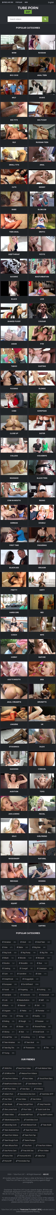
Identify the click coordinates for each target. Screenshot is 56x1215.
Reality (40, 1016)
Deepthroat (11, 979)
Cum (8, 974)
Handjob (10, 995)
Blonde (25, 958)
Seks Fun (41, 1156)
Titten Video (9, 1115)
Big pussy (29, 953)
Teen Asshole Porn (11, 1130)
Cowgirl (27, 968)
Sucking (29, 1037)
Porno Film (8, 1156)
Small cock (42, 1032)
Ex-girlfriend (30, 984)
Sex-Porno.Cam (10, 1151)
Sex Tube (8, 1099)
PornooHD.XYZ (25, 1156)
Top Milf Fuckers (45, 1115)
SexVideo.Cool (32, 1120)
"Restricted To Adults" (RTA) (31, 1209)
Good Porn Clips (46, 1079)
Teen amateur (12, 1042)
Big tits (47, 953)
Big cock (10, 953)
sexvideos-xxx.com (27, 1094)
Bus (43, 963)
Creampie (45, 968)
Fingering (26, 990)
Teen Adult (47, 1125)
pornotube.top (24, 1161)
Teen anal (32, 1042)
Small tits (10, 1037)
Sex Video (22, 1099)
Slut (25, 1032)
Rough (26, 1021)
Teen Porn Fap (30, 1135)
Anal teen (43, 942)
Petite (26, 1011)
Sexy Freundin (45, 1104)
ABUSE (46, 1174)
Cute (42, 974)
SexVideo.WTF (47, 1094)
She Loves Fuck (10, 1109)
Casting (9, 968)
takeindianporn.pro (12, 1120)
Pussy (23, 1016)
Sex (8, 1027)
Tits (50, 1048)
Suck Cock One (44, 1109)
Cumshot (25, 974)
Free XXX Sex (28, 1151)
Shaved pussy (43, 1027)
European (10, 984)
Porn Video (28, 1079)
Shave (23, 1027)
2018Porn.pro (9, 1073)
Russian (43, 1021)
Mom (8, 1005)
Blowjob (44, 958)
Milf (45, 1000)
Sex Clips (25, 1089)
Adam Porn (8, 1094)
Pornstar (43, 1011)
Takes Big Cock (10, 1125)
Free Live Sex (8, 2)
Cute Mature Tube (35, 1084)
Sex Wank (8, 1104)
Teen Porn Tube (32, 1130)
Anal (26, 942)
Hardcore (28, 995)
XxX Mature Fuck (29, 1125)
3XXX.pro (8, 1068)
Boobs (9, 963)
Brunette (26, 963)
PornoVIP (8, 1161)
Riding (9, 1021)
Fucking (44, 990)
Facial (9, 990)
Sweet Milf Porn (27, 1115)
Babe (23, 947)
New (26, 2)
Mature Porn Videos (29, 1073)
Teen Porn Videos (11, 1135)
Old (40, 1005)
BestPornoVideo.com (12, 1084)
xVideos (39, 1089)
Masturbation (26, 1000)
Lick (8, 1000)
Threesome (32, 1048)
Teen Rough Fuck (11, 1140)
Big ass (39, 947)
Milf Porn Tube (10, 1089)
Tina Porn (28, 1145)
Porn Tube (27, 1109)
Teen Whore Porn (11, 1145)
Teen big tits (11, 1048)
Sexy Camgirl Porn (26, 1104)
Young (9, 1053)
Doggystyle (31, 979)
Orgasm (9, 1011)
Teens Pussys (30, 1140)
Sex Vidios (37, 1099)
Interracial (47, 995)
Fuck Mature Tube (44, 1068)
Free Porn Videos (11, 1079)
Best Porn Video (24, 1068)
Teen (46, 1037)
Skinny (9, 1032)
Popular (19, 2)
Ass (8, 947)
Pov (8, 1016)
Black (9, 958)
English (51, 2)
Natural (25, 1005)
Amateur (10, 942)
